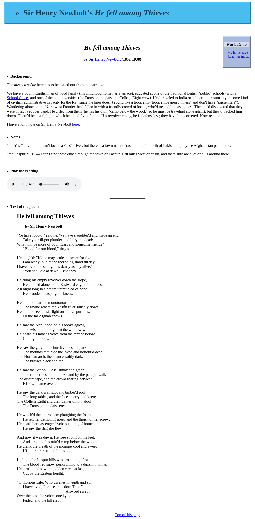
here (75, 124)
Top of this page (127, 515)
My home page (238, 52)
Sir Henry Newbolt (105, 59)
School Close (17, 98)
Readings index (238, 56)
